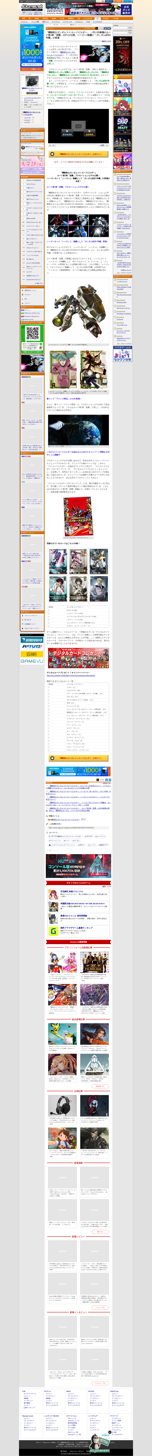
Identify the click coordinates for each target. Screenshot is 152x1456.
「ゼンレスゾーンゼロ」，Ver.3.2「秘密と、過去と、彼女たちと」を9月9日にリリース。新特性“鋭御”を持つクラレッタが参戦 (62, 1079)
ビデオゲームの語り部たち (34, 251)
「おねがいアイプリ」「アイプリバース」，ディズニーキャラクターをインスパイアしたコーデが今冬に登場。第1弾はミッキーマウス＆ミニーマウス (62, 977)
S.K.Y (104, 845)
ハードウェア (88, 18)
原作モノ (82, 845)
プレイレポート (73, 1396)
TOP (23, 18)
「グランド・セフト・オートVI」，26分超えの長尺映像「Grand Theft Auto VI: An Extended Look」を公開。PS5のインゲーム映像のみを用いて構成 (124, 226)
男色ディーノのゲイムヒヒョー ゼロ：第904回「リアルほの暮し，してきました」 (62, 1223)
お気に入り (109, 1)
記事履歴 (118, 1)
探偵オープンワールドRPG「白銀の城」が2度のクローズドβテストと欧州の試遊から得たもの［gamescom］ (94, 1341)
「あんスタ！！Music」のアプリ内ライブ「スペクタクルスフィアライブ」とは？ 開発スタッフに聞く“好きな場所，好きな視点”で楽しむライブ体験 (32, 606)
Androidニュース (73, 1420)
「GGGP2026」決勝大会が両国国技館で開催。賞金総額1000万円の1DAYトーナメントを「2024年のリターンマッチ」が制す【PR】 (94, 977)
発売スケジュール (52, 1403)
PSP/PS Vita (114, 1391)
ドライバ (27, 303)
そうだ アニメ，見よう (33, 226)
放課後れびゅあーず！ (33, 275)
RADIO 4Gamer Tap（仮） (34, 222)
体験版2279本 (38, 14)
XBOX (37, 18)
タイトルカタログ (52, 1405)
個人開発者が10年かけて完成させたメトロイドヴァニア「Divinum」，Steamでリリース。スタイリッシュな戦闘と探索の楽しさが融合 (94, 1048)
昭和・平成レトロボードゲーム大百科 (34, 243)
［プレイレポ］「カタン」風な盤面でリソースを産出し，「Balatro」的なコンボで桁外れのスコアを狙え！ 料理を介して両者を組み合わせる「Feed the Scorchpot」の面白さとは (94, 1266)
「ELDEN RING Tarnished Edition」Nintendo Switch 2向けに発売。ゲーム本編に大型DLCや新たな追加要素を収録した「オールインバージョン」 (124, 265)
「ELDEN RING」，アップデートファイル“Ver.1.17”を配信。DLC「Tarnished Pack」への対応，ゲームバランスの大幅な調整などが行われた (124, 217)
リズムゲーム (79, 21)
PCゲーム (27, 310)
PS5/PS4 (45, 18)
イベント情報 (35, 21)
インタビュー (24, 21)
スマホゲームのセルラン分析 (34, 209)
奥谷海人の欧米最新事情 (33, 180)
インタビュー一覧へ (100, 1383)
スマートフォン (71, 1416)
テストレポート (95, 1420)
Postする (101, 28)
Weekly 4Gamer (30, 184)
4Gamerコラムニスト (32, 247)
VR (79, 18)
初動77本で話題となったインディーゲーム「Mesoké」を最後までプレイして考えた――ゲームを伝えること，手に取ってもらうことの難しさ (32, 527)
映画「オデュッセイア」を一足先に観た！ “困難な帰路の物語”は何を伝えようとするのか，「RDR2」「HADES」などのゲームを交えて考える (32, 422)
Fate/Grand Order (121, 302)
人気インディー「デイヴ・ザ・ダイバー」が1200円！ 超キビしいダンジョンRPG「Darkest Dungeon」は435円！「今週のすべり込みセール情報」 (62, 1193)
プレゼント (28, 294)
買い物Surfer (30, 259)
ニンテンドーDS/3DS (51, 1416)
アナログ (106, 18)
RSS (21, 1)
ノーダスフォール (122, 281)
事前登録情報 (72, 1423)
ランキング (127, 1)
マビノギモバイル (122, 325)
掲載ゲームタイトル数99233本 (32, 12)
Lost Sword (120, 319)
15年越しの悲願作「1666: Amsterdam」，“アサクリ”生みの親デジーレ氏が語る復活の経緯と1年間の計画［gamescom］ (94, 1374)
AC (98, 18)
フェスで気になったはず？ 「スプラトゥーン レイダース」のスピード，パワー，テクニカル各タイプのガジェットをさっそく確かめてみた (32, 502)
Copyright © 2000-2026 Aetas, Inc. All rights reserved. (76, 1453)
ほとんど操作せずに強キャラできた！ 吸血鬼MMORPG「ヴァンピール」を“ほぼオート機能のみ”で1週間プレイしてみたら (32, 476)
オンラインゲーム (30, 1394)
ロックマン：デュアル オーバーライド (123, 331)
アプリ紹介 (72, 1428)
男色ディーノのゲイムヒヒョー (34, 204)
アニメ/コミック (55, 841)
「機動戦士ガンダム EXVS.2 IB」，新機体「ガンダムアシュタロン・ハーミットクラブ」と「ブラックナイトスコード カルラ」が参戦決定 (62, 1010)
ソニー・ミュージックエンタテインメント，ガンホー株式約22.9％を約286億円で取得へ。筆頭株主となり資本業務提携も (124, 188)
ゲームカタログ (97, 21)
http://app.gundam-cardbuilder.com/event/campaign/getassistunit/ (71, 675)
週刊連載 (27, 1403)
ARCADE (89, 836)
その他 (88, 21)
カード (67, 841)
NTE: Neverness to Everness (124, 295)
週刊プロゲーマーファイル (34, 191)
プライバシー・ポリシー (76, 1451)
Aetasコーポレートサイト (32, 628)
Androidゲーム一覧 (74, 1434)
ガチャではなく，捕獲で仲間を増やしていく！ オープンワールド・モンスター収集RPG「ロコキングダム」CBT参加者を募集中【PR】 (62, 1153)
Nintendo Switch (28, 319)
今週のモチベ (30, 188)
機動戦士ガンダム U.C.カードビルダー (32, 89)
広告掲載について (30, 624)
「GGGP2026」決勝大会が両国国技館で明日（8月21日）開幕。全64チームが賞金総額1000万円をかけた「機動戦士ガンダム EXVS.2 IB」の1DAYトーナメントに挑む (94, 1010)
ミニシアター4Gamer (32, 255)
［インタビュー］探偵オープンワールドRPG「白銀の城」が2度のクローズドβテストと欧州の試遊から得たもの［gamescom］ (32, 581)
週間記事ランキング (30, 290)
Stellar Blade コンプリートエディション (124, 339)
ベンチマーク (94, 1430)
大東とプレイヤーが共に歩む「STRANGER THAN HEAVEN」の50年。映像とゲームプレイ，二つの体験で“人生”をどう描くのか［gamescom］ (32, 556)
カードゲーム (56, 21)
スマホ (62, 18)
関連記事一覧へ (107, 783)
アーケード (114, 1416)
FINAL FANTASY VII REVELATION (124, 288)
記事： (37, 148)
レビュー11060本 (27, 14)
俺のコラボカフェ (31, 239)
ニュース (27, 117)
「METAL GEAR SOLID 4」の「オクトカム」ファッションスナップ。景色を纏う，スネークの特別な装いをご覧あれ (32, 397)
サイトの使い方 (43, 1)
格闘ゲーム (45, 21)
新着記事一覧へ (100, 1086)
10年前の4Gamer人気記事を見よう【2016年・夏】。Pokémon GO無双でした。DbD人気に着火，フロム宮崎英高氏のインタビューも (32, 448)
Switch (54, 18)
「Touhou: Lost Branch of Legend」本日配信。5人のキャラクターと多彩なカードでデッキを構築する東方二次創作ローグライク (124, 245)
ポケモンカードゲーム (123, 308)
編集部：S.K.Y (106, 41)
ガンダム (77, 841)
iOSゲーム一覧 (73, 1432)
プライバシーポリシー (31, 615)
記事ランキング (29, 1408)
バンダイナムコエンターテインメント (63, 845)
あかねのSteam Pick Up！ (33, 279)
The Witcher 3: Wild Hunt (124, 313)
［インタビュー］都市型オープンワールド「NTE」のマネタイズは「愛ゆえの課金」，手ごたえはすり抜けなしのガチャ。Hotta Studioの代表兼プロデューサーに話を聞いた (124, 236)
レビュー (27, 120)
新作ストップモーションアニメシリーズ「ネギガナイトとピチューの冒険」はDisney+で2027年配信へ (62, 1048)
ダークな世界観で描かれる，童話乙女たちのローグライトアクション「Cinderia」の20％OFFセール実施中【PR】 (94, 1120)
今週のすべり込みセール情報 (34, 214)
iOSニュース (72, 1418)
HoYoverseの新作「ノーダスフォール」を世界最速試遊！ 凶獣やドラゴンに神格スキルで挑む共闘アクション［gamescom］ (124, 207)
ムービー (27, 122)
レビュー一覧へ (100, 1307)
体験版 (26, 1398)
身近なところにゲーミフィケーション (34, 267)
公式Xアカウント (31, 1)
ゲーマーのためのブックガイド (34, 230)
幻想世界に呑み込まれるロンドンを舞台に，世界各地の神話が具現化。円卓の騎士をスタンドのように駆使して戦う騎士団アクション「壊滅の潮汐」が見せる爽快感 (94, 1299)
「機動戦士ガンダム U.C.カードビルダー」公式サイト (80, 154)
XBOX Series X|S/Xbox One (32, 313)
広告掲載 (88, 1451)
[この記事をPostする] (96, 28)
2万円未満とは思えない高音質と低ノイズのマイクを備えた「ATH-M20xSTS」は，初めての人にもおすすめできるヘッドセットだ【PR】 (62, 1121)
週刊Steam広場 (30, 218)
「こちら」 (86, 1444)
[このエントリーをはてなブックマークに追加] (109, 29)
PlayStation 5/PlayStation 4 (31, 316)
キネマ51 (29, 272)
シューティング (67, 21)
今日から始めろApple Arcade (34, 235)
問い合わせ (54, 1)
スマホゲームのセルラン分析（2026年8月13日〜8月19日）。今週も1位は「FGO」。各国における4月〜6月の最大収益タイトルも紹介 (94, 1224)
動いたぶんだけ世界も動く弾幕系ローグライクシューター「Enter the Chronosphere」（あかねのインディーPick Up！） (94, 1192)
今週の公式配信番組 (32, 195)
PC (30, 18)
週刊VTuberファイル (32, 199)
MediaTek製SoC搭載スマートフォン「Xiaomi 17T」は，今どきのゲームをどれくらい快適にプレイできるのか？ (62, 1298)
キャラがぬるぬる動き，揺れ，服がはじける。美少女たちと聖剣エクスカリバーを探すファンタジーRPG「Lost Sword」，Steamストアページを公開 (124, 178)
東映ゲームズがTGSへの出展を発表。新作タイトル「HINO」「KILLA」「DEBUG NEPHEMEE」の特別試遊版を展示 (94, 1079)
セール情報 (72, 1425)
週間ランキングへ (127, 270)
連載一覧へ (40, 283)
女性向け (71, 18)
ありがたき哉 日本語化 (33, 263)
